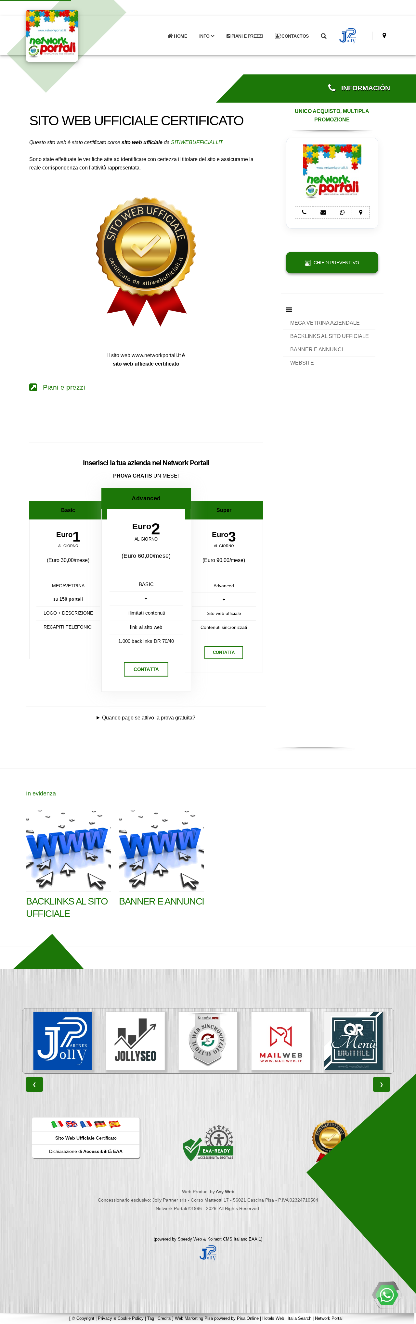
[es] (114, 1124)
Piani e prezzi (61, 387)
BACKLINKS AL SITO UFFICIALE (329, 336)
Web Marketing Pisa (194, 1318)
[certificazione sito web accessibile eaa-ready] (208, 1142)
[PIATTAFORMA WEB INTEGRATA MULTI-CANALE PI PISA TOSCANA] (208, 1041)
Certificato (86, 1138)
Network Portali (329, 1318)
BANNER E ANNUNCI (316, 349)
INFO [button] (205, 36)
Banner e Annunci (161, 901)
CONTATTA (146, 669)
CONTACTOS (294, 36)
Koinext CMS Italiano (228, 1239)
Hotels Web (273, 1318)
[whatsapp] (386, 1295)
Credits (164, 1318)
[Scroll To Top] (404, 1316)
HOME (180, 36)
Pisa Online (248, 1318)
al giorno (68, 546)
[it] (57, 1124)
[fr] (85, 1124)
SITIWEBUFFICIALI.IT (197, 142)
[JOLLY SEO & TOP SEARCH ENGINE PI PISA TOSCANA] (135, 1041)
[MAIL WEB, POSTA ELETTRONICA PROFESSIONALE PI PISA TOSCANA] (281, 1041)
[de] (100, 1124)
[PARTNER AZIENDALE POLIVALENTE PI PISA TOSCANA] (62, 1041)
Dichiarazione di (86, 1151)
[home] (69, 35)
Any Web (225, 1191)
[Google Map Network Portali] (384, 35)
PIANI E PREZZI (246, 36)
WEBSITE (302, 363)
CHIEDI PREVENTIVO (335, 262)
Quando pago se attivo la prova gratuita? (148, 717)
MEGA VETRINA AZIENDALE (325, 323)
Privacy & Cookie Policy (121, 1318)
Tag (150, 1318)
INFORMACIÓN (362, 88)
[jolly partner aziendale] (347, 36)
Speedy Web (190, 1239)
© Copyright (83, 1318)
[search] (323, 36)
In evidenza (41, 793)
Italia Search (299, 1318)
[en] (71, 1124)
